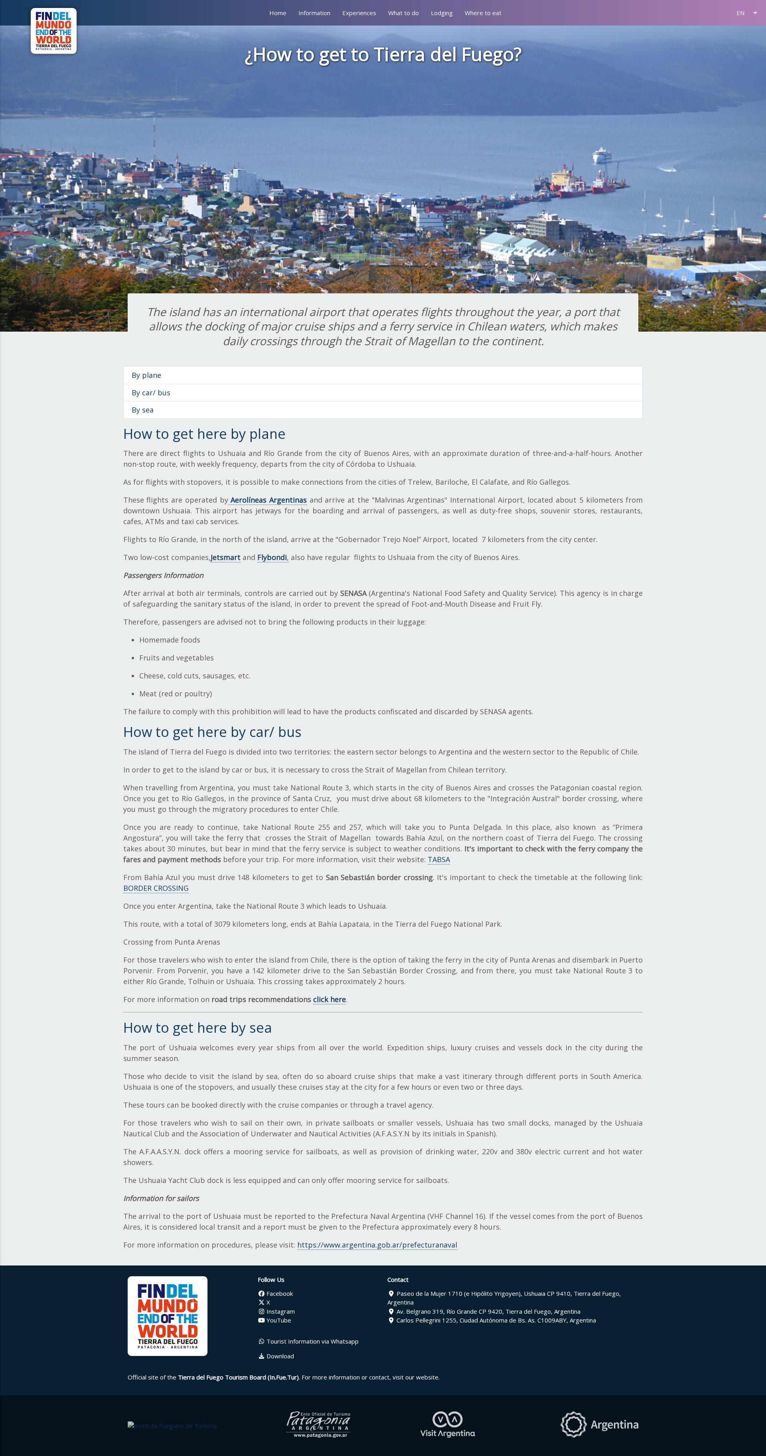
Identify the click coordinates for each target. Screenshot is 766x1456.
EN (748, 13)
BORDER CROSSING (156, 888)
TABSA (439, 859)
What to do (403, 13)
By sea (143, 410)
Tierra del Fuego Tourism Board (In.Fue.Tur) (238, 1377)
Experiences (359, 13)
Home (277, 13)
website (427, 1377)
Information (314, 13)
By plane (146, 375)
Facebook (279, 1293)
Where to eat (483, 13)
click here (329, 999)
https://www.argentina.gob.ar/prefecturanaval (377, 1245)
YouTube (278, 1320)
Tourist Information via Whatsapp (312, 1341)
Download (279, 1356)
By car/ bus (151, 392)
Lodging (442, 13)
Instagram (280, 1311)
